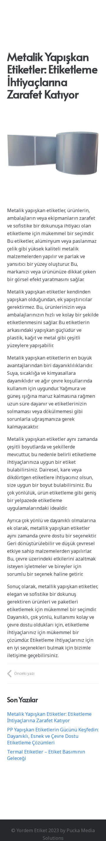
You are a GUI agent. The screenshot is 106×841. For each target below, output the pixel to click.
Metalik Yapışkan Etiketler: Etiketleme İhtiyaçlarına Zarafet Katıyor (49, 717)
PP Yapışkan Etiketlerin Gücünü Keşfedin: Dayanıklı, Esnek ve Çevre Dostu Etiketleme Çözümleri (53, 736)
